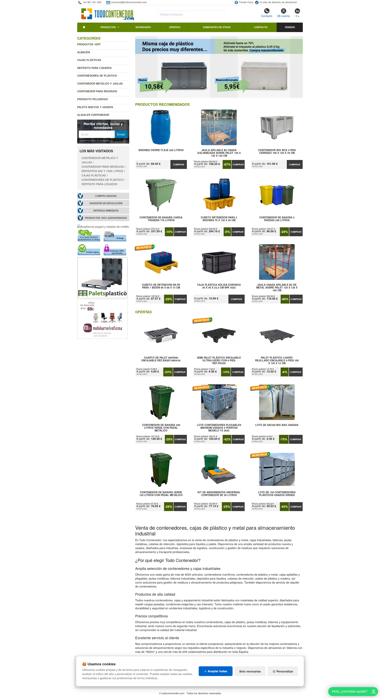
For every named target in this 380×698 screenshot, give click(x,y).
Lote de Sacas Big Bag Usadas (276, 425)
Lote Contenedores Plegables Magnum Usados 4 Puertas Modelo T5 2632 (219, 428)
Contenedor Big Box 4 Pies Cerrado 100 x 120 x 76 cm (277, 152)
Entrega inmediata (106, 210)
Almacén (83, 52)
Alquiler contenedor (93, 115)
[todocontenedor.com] (107, 12)
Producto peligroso (92, 99)
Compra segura (106, 196)
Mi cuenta (283, 16)
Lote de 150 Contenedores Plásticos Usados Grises (276, 494)
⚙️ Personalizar (282, 671)
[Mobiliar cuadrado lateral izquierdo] (102, 319)
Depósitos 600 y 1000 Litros (102, 171)
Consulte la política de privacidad (94, 140)
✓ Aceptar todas (215, 671)
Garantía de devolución (106, 203)
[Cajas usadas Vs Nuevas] (219, 67)
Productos (108, 27)
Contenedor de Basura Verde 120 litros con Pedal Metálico (161, 494)
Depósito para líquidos (94, 68)
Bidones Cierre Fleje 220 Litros (161, 150)
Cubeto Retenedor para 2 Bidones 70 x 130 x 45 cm (219, 219)
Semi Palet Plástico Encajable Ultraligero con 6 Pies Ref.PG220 (219, 360)
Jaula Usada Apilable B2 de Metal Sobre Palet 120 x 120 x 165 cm (276, 287)
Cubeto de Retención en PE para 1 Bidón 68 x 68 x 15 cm (161, 286)
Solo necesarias (250, 671)
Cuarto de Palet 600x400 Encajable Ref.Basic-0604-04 (161, 359)
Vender (290, 27)
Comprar (178, 164)
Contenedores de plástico (97, 75)
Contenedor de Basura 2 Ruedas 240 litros (276, 219)
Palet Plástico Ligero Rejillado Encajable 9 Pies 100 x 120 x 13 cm (277, 360)
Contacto (266, 16)
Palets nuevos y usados (95, 107)
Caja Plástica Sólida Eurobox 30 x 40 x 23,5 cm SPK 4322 (219, 286)
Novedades (143, 27)
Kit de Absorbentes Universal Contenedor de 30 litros (219, 494)
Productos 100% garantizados (106, 218)
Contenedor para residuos (97, 91)
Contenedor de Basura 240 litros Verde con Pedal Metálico (161, 428)
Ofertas (174, 27)
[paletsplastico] (102, 277)
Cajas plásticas (89, 60)
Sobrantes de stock (217, 27)
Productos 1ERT (89, 44)
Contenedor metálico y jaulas (100, 83)
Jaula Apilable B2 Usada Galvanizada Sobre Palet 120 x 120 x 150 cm (219, 153)
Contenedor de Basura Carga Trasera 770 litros (161, 219)
